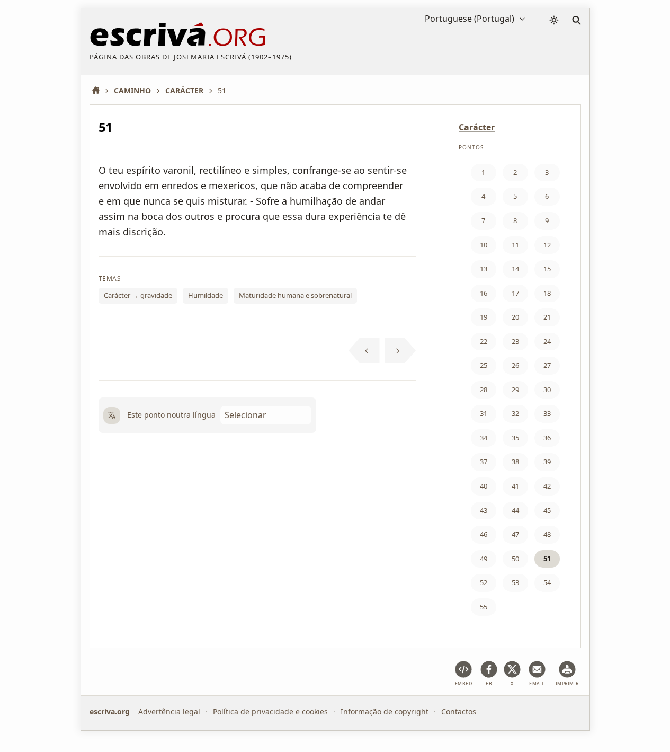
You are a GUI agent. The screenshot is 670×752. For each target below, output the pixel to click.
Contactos (458, 711)
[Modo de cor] (554, 20)
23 (515, 341)
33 (547, 413)
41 (515, 486)
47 (515, 534)
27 (547, 365)
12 (547, 245)
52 (483, 582)
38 (515, 461)
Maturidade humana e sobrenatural (295, 295)
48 (547, 534)
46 (483, 534)
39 (547, 461)
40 (483, 486)
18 (547, 293)
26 (515, 365)
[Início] (100, 90)
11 (515, 245)
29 (515, 389)
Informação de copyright (384, 711)
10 (483, 245)
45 (547, 510)
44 (515, 510)
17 (515, 293)
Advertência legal (169, 711)
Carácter (477, 127)
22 (483, 341)
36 (547, 438)
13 (483, 268)
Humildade (205, 295)
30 (547, 389)
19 (483, 317)
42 (547, 486)
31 (483, 413)
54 (547, 582)
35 (515, 438)
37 (483, 461)
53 (515, 582)
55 (483, 607)
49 (483, 558)
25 (483, 365)
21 (547, 317)
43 (483, 510)
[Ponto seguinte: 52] (400, 351)
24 (547, 341)
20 (515, 317)
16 (483, 293)
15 (547, 268)
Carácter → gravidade (138, 295)
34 (483, 438)
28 (483, 389)
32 (515, 413)
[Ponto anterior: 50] (364, 351)
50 (515, 558)
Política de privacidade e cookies (270, 711)
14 (515, 268)
